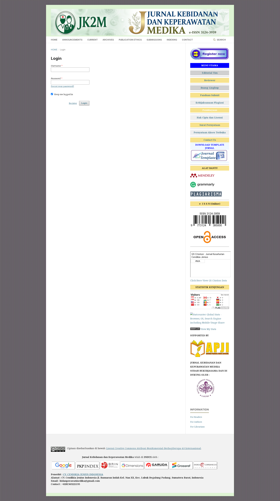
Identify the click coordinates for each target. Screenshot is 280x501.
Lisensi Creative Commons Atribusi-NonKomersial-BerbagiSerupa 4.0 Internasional (153, 448)
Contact (187, 39)
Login (226, 11)
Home (54, 39)
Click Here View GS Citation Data (208, 280)
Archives (108, 39)
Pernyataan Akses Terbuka (210, 132)
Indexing (172, 39)
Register (215, 11)
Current (92, 39)
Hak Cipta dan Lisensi (210, 117)
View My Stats (208, 329)
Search (221, 39)
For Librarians (197, 426)
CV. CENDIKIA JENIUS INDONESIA (83, 474)
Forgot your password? (62, 86)
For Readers (196, 416)
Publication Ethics (130, 39)
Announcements (72, 39)
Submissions (154, 39)
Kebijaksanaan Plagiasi (210, 102)
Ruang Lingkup (210, 87)
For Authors (196, 421)
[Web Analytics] (195, 329)
